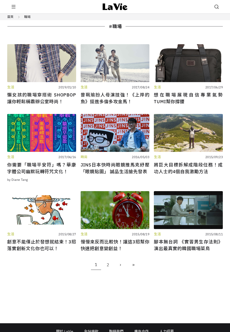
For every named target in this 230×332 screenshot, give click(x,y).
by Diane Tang (17, 180)
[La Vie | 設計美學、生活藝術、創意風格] (115, 6)
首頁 (10, 17)
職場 (27, 17)
